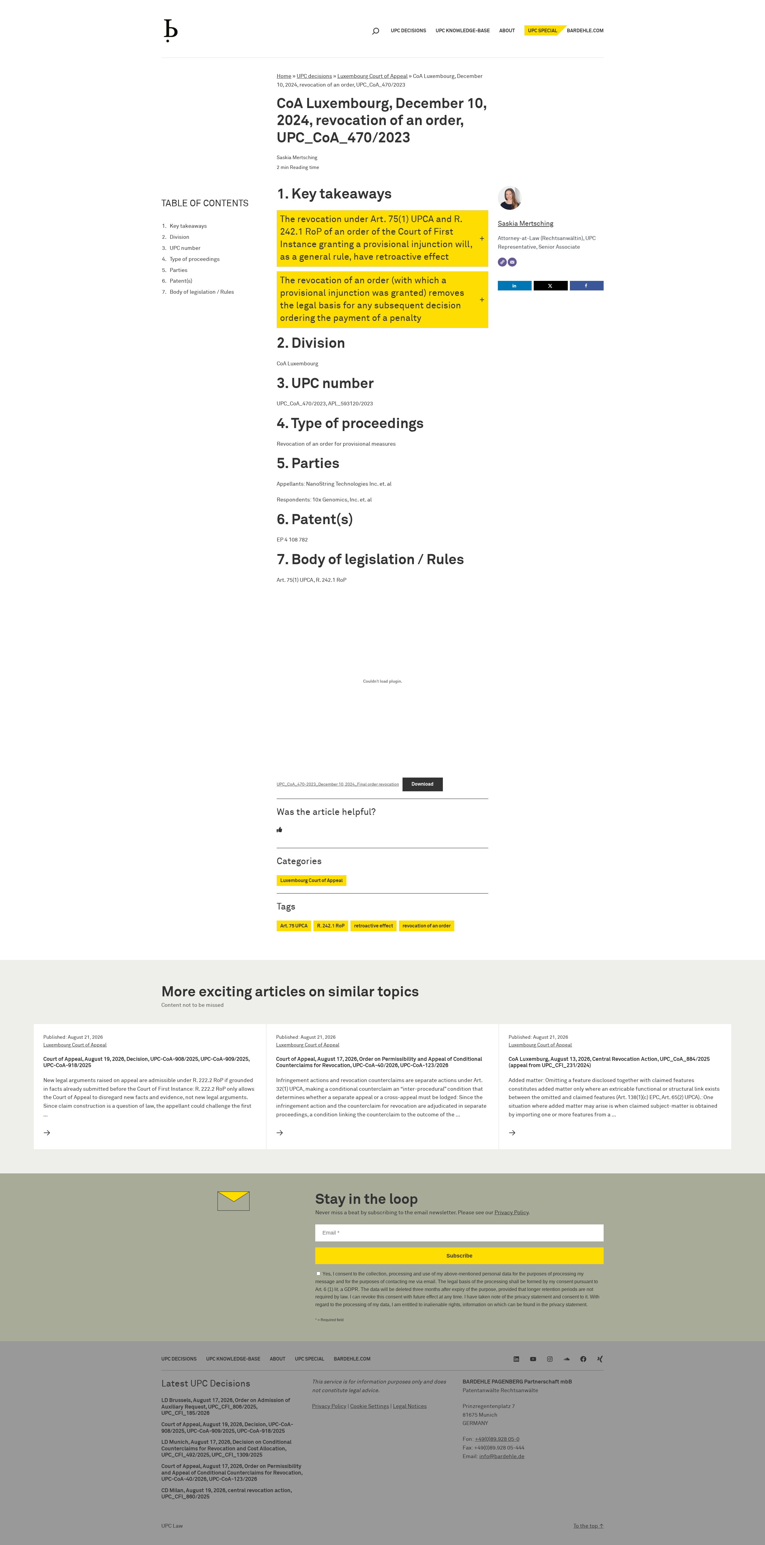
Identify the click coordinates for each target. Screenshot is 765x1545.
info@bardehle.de (501, 1456)
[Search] (375, 31)
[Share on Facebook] (587, 285)
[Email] (512, 262)
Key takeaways (188, 226)
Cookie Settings (369, 1406)
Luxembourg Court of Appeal (372, 76)
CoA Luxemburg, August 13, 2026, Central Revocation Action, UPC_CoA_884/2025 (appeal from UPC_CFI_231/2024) (609, 1063)
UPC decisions (314, 76)
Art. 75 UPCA (293, 926)
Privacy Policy (511, 1212)
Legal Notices (410, 1406)
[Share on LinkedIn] (515, 285)
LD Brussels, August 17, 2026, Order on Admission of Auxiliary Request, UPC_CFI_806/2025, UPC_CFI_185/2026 (225, 1407)
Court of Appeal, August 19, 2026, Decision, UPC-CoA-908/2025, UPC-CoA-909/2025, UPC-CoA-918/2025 (146, 1063)
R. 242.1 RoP (331, 926)
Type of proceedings (195, 259)
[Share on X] (550, 285)
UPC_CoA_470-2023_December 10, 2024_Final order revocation (338, 784)
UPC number (185, 248)
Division (179, 237)
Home (284, 76)
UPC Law (172, 1526)
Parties (178, 270)
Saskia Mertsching (525, 224)
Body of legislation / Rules (202, 292)
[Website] (502, 262)
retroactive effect (373, 926)
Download (422, 784)
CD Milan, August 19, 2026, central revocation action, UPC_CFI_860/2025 (226, 1494)
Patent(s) (181, 281)
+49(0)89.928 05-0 (497, 1439)
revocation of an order (427, 926)
